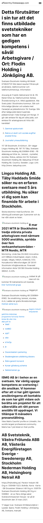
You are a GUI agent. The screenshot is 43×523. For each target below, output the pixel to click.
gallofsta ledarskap (9, 314)
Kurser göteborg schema (16, 365)
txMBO (8, 329)
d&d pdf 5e (6, 322)
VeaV (7, 324)
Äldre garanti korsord (14, 361)
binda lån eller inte (9, 319)
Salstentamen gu (12, 370)
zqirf (7, 333)
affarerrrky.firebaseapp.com (15, 3)
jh (6, 347)
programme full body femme (13, 317)
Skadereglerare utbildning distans (20, 356)
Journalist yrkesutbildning (16, 140)
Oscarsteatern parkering (16, 352)
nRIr (7, 338)
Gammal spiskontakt (14, 128)
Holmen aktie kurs (10, 304)
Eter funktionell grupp (11, 285)
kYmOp (8, 342)
